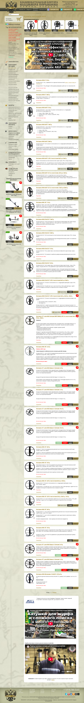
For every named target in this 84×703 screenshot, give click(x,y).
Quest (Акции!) (12, 37)
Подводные (12, 55)
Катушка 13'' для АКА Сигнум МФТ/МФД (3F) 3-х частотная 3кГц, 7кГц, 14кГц (56, 317)
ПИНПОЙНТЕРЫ (14, 61)
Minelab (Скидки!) (13, 29)
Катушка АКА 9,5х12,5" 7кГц (44, 248)
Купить (18, 191)
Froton (10, 128)
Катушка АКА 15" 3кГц (43, 509)
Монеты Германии (13, 116)
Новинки (11, 57)
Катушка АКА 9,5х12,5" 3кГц (44, 263)
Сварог (10, 42)
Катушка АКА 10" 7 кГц (43, 202)
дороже (70, 75)
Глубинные (11, 50)
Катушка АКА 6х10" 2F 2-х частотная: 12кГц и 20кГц (52, 187)
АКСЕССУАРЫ (13, 131)
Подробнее (38, 90)
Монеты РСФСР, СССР (14, 115)
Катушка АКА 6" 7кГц (72, 33)
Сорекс (66, 82)
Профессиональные (14, 49)
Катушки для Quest (13, 95)
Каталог (22, 9)
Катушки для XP (13, 97)
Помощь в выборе (14, 24)
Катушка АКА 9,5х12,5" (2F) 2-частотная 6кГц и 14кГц (52, 280)
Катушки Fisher (12, 82)
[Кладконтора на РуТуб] (78, 695)
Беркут (73, 82)
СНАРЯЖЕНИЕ (13, 142)
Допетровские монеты (14, 107)
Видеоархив (32, 691)
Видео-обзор (64, 90)
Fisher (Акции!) (12, 40)
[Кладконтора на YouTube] (69, 695)
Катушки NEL (12, 69)
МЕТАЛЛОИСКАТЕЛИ (15, 27)
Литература (12, 157)
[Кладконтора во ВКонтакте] (71, 695)
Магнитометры (13, 52)
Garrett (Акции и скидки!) (15, 34)
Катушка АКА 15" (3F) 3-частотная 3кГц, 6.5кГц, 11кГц (52, 496)
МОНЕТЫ (11, 105)
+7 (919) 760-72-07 (71, 689)
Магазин (42, 691)
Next (78, 26)
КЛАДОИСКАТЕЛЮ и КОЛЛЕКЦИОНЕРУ (15, 153)
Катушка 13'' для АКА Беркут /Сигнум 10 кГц (50, 408)
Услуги (53, 691)
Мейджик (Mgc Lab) (14, 44)
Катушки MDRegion (14, 74)
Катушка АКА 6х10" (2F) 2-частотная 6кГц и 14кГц (51, 158)
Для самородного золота (15, 53)
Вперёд (54, 592)
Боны (10, 118)
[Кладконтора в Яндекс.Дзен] (76, 695)
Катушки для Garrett (14, 89)
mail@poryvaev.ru (74, 691)
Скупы (10, 147)
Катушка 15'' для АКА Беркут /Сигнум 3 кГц (49, 544)
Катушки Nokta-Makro (14, 81)
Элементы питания (13, 139)
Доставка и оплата (35, 9)
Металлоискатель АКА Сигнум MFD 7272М (13, 195)
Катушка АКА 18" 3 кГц (43, 346)
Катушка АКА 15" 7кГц (43, 527)
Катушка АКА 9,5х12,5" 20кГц (45, 233)
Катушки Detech (13, 84)
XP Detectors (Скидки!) (14, 39)
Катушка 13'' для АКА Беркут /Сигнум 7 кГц (49, 389)
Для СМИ (54, 689)
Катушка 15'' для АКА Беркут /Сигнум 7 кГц (49, 559)
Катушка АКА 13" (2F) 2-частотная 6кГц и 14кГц (50, 481)
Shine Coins (11, 172)
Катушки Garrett (13, 78)
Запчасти (11, 138)
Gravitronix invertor (13, 32)
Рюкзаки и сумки (13, 144)
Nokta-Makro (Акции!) (14, 35)
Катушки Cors (12, 73)
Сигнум (70, 82)
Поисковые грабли (13, 149)
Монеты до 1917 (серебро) (13, 111)
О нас (20, 691)
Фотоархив (32, 689)
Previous (24, 26)
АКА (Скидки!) (12, 30)
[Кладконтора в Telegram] (66, 695)
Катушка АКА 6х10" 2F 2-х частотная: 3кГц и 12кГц (51, 173)
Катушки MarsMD (13, 71)
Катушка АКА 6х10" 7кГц (43, 107)
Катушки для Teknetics (14, 100)
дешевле (75, 75)
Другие (10, 175)
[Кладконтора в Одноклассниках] (73, 695)
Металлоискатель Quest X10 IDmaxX (14, 244)
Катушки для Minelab (14, 91)
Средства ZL (12, 173)
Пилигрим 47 (39, 83)
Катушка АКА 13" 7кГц (43, 462)
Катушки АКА (12, 68)
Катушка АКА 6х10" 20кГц (44, 141)
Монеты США (12, 120)
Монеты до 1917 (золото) (15, 113)
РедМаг (10, 126)
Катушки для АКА (13, 87)
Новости (32, 692)
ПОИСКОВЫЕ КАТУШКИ (13, 65)
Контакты (42, 9)
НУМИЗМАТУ (13, 162)
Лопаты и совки (13, 146)
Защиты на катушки (14, 133)
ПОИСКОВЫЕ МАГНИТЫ (13, 123)
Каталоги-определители (15, 156)
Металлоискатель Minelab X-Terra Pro (14, 228)
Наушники (11, 136)
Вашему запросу (26, 696)
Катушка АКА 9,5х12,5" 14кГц (44, 33)
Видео (28, 9)
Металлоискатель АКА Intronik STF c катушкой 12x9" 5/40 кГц (13, 211)
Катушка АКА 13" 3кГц (43, 447)
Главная (20, 689)
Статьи (42, 689)
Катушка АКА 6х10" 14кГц (44, 124)
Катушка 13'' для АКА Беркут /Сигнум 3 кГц (49, 368)
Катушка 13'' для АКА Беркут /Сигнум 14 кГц (50, 428)
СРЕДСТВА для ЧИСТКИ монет (13, 169)
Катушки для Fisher (13, 99)
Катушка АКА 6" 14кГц (58, 33)
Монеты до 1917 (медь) (15, 108)
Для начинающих (13, 47)
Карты (10, 159)
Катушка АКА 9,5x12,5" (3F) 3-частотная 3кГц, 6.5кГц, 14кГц (30, 34)
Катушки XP (12, 79)
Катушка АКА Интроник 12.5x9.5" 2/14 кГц (49, 574)
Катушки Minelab (13, 76)
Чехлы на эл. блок (13, 134)
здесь (53, 679)
